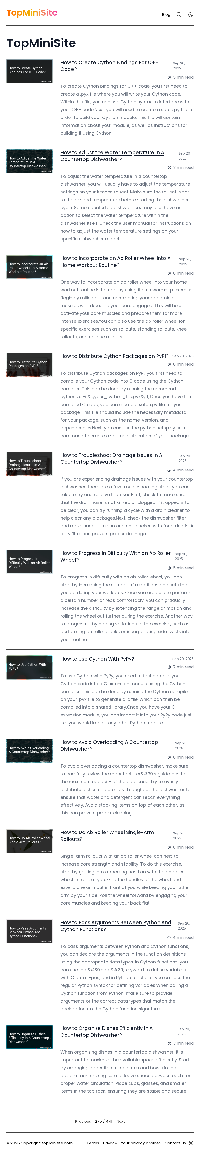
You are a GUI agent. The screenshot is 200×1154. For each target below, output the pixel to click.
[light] (191, 15)
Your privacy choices (141, 1143)
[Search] (179, 15)
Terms (93, 1143)
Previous (83, 1121)
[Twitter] (191, 1143)
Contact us (175, 1143)
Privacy (110, 1143)
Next (120, 1121)
